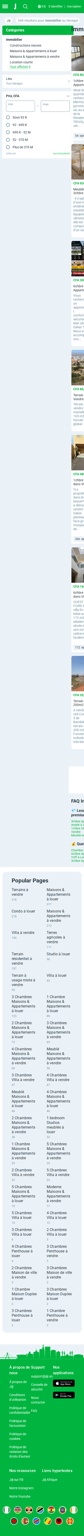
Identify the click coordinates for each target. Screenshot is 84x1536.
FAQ (34, 1411)
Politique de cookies (17, 1436)
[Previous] (66, 775)
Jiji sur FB (16, 1480)
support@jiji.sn (42, 1376)
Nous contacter (38, 1400)
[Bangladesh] (14, 1521)
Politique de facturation (17, 1423)
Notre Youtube (19, 1496)
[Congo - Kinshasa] (36, 1521)
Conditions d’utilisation (17, 1397)
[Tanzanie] (40, 1510)
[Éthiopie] (62, 1510)
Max (46, 104)
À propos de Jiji (18, 1384)
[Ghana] (51, 1510)
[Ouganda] (29, 1510)
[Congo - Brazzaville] (47, 1521)
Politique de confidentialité (19, 1410)
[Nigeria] (6, 1510)
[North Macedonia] (70, 1521)
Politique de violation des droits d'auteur (19, 1451)
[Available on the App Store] (64, 1384)
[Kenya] (17, 1510)
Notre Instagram (21, 1488)
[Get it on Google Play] (64, 1396)
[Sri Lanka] (25, 1521)
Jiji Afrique (49, 1480)
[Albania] (59, 1521)
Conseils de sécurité (39, 1387)
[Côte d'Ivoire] (73, 1510)
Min (10, 104)
